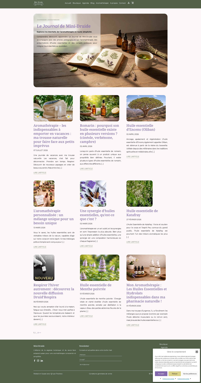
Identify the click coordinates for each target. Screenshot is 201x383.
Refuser (174, 374)
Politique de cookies (168, 379)
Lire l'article (40, 173)
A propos (114, 3)
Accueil (68, 3)
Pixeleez (59, 374)
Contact (122, 3)
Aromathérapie (102, 3)
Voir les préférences (190, 374)
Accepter (161, 374)
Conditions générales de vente (100, 374)
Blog (92, 3)
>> (40, 333)
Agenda (85, 3)
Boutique (77, 3)
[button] (197, 352)
